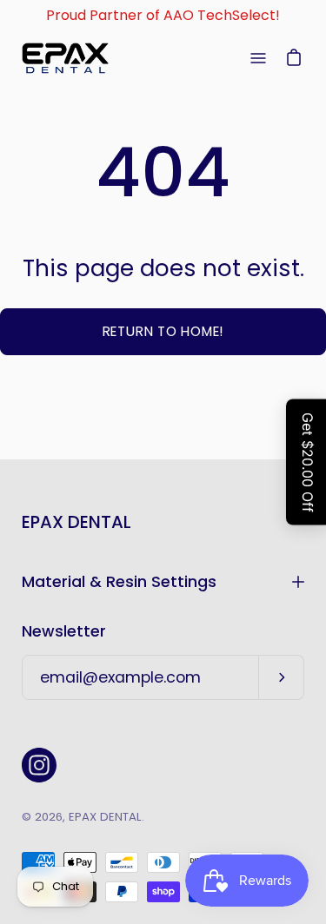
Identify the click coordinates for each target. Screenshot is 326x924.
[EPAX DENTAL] (65, 59)
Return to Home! (163, 331)
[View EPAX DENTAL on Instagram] (39, 765)
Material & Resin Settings (119, 581)
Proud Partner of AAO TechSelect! (163, 15)
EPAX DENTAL (76, 522)
